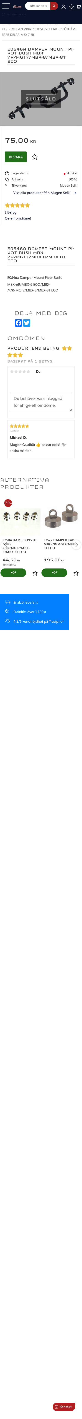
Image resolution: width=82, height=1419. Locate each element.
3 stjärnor (20, 371)
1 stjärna (12, 371)
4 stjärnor (24, 371)
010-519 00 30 (19, 15)
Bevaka (16, 157)
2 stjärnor (16, 371)
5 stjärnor (28, 371)
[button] (6, 6)
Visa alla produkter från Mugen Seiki (41, 193)
